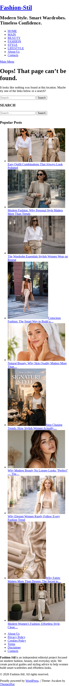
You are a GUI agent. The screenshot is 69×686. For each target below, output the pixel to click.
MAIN (12, 34)
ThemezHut (7, 684)
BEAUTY (14, 38)
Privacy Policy (16, 637)
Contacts (13, 55)
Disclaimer (14, 647)
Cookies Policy (17, 640)
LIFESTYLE (16, 48)
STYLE (12, 44)
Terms (11, 644)
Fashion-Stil (16, 7)
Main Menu (7, 61)
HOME (12, 31)
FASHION (14, 41)
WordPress (32, 680)
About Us (14, 51)
